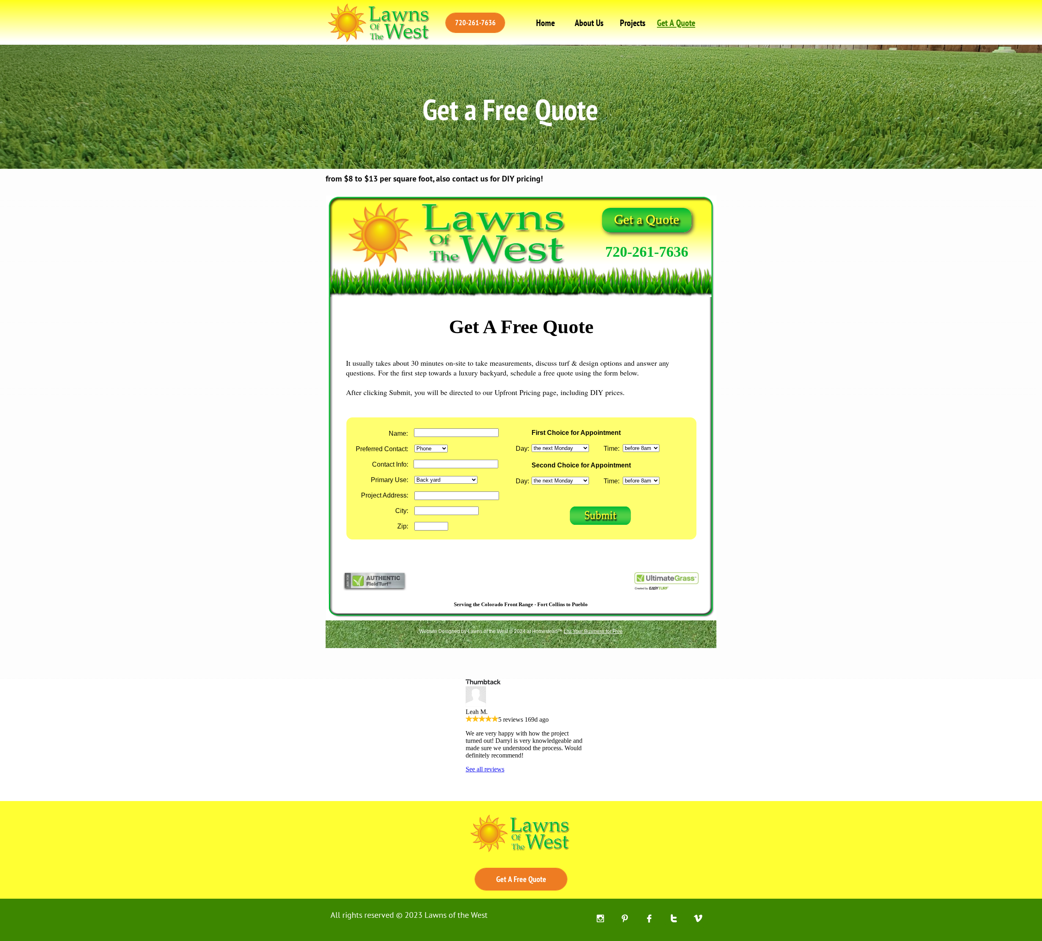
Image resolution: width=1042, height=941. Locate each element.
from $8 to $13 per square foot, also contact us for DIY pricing (433, 178)
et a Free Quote (517, 109)
